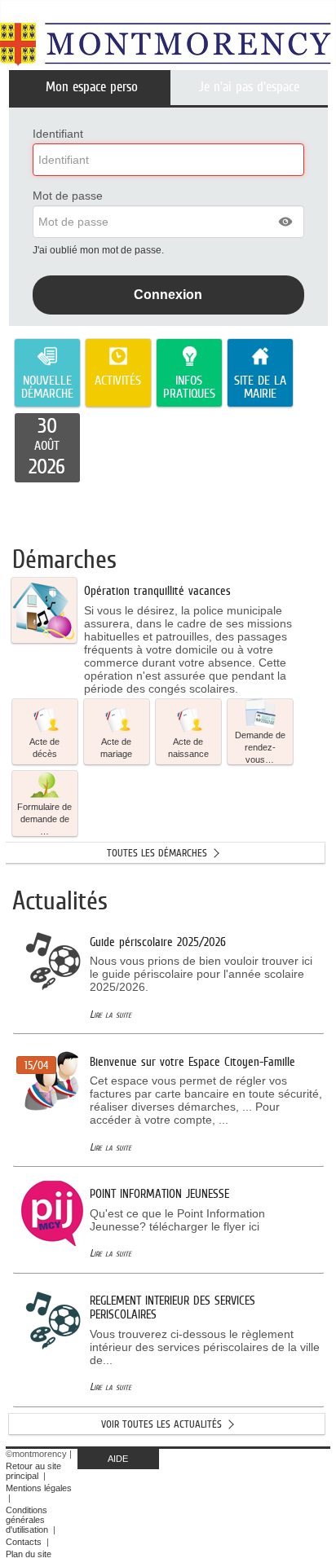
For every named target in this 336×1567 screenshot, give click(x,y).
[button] (286, 221)
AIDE (118, 1459)
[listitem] (47, 448)
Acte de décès (44, 748)
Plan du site (28, 1554)
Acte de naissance (188, 748)
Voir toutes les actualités (161, 1424)
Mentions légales (39, 1488)
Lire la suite (110, 1014)
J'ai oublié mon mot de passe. (99, 250)
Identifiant (58, 133)
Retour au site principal (33, 1471)
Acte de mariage (116, 748)
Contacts (24, 1542)
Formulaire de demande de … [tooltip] (44, 819)
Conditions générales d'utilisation (27, 1519)
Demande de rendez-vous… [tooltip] (260, 747)
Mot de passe (68, 195)
